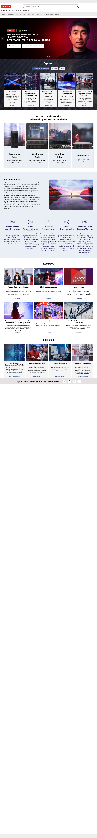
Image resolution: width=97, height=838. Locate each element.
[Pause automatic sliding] (46, 57)
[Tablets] (35, 14)
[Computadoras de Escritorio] (21, 14)
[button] (77, 6)
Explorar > (18, 298)
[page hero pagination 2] (49, 57)
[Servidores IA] (82, 145)
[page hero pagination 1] (47, 57)
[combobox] (49, 6)
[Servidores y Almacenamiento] (59, 14)
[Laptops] (5, 14)
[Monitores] (42, 14)
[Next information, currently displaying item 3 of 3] (94, 38)
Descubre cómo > (14, 376)
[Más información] (48, 38)
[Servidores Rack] (37, 145)
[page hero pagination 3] (51, 57)
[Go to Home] (6, 6)
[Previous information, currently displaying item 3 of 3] (2, 38)
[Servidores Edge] (60, 145)
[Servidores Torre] (14, 145)
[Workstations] (30, 14)
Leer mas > (12, 105)
